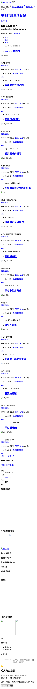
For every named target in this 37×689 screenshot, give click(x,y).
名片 (6, 42)
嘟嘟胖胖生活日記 (13, 15)
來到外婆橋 (11, 325)
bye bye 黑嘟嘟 (12, 51)
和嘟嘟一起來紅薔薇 (15, 359)
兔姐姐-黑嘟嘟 (18, 73)
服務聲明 (21, 662)
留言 (21, 69)
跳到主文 (4, 21)
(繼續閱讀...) (5, 65)
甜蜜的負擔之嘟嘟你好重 (18, 188)
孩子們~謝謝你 (12, 119)
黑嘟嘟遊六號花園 (14, 85)
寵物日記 (17, 33)
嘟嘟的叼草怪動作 (14, 222)
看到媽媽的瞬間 (13, 153)
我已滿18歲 (5, 686)
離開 (11, 686)
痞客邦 (17, 69)
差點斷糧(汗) (11, 427)
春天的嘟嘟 (11, 393)
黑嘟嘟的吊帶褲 (13, 290)
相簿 (6, 37)
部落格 (7, 40)
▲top (2, 77)
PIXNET (9, 660)
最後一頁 (11, 456)
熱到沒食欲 (11, 256)
